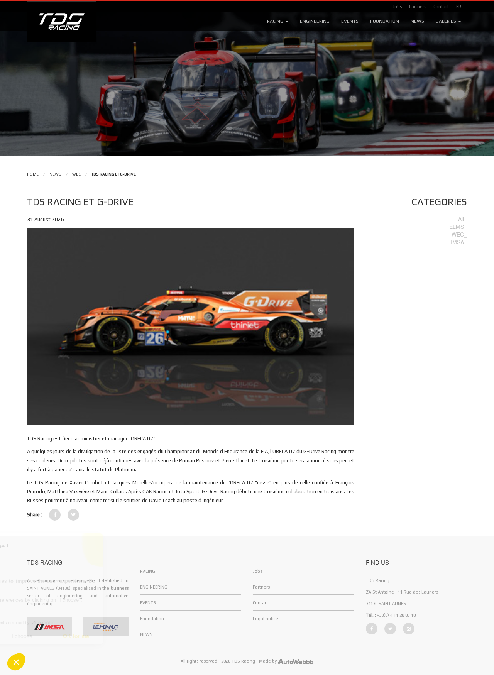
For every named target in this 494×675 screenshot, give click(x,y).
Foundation (384, 21)
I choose (88, 636)
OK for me (143, 636)
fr (458, 6)
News (417, 21)
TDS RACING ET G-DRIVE (113, 174)
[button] (16, 662)
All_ (462, 219)
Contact (441, 6)
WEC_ (459, 234)
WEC (76, 174)
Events (350, 21)
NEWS (55, 174)
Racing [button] (275, 21)
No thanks (34, 636)
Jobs (397, 6)
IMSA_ (459, 242)
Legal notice (265, 618)
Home (33, 174)
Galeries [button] (446, 21)
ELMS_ (458, 226)
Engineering (315, 21)
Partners (417, 6)
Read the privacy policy (39, 611)
